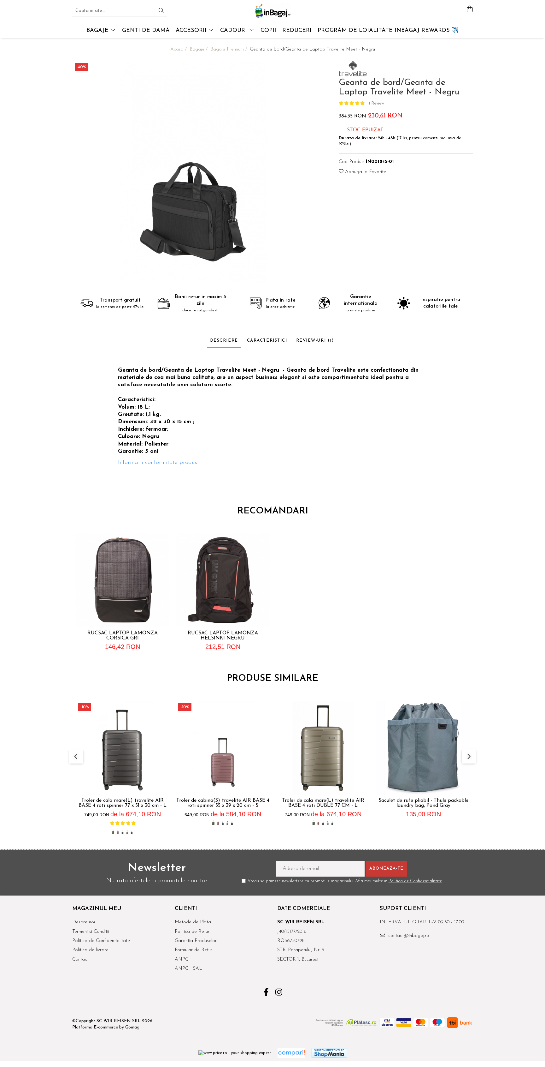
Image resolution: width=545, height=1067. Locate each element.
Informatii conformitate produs (157, 462)
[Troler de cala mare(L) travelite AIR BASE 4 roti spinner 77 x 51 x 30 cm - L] (122, 748)
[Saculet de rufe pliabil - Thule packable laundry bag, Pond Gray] (423, 748)
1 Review (376, 104)
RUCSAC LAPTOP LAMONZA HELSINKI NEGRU (223, 636)
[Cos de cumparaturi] (469, 10)
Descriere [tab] (224, 341)
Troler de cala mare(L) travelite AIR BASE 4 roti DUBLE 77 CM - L (323, 803)
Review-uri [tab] (315, 341)
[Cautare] (161, 11)
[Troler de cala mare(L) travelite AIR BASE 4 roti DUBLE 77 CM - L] (323, 748)
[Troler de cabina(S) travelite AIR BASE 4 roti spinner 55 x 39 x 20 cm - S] (223, 748)
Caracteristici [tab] (267, 341)
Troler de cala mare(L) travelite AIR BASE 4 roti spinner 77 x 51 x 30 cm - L (123, 803)
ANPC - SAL (188, 968)
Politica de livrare (90, 950)
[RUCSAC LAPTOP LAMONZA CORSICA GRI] (122, 580)
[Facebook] (266, 993)
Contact (80, 959)
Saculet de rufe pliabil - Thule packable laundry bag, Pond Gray (423, 803)
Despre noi (83, 922)
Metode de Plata (193, 922)
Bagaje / (199, 49)
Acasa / (179, 49)
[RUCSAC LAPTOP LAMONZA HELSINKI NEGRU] (223, 580)
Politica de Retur (192, 931)
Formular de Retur (193, 950)
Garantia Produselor (196, 940)
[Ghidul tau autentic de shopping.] (291, 1053)
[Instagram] (278, 993)
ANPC (181, 959)
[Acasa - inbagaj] (272, 11)
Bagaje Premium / (229, 49)
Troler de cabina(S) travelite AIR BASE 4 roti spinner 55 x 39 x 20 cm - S (222, 803)
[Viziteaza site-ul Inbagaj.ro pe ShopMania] (329, 1053)
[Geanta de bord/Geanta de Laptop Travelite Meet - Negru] (193, 171)
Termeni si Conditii (90, 931)
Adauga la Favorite (364, 172)
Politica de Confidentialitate (415, 881)
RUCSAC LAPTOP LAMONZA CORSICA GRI (122, 636)
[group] (193, 171)
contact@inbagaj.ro (408, 935)
